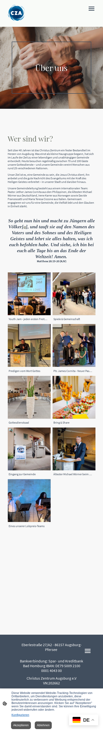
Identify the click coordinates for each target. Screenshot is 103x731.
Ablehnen (43, 725)
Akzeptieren (21, 725)
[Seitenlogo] (16, 13)
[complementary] (83, 720)
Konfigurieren (20, 715)
